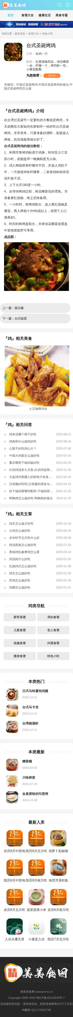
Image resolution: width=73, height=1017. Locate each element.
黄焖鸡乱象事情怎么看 (24, 552)
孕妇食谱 (53, 617)
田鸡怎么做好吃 (19, 580)
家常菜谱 (20, 617)
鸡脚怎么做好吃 (19, 587)
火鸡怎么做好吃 (19, 530)
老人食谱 (53, 630)
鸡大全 (52, 75)
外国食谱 (53, 643)
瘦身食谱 (20, 656)
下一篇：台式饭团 (14, 318)
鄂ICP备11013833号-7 (50, 997)
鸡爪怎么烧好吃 (19, 573)
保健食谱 (20, 643)
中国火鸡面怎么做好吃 (24, 455)
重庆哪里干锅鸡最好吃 (24, 462)
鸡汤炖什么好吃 (19, 559)
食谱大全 (33, 33)
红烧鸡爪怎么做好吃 (22, 566)
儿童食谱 (20, 630)
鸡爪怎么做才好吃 (21, 523)
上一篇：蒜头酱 (13, 308)
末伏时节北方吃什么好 (24, 537)
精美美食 (20, 33)
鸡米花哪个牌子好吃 (22, 434)
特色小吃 (53, 656)
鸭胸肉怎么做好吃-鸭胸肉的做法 (31, 498)
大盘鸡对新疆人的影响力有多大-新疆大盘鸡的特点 (31, 477)
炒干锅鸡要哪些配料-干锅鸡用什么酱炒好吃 (31, 491)
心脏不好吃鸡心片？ (22, 448)
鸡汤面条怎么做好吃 (22, 545)
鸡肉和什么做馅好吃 (22, 441)
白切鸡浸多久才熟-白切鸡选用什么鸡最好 (31, 469)
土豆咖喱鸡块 (38, 408)
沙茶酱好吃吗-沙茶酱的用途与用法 (31, 484)
